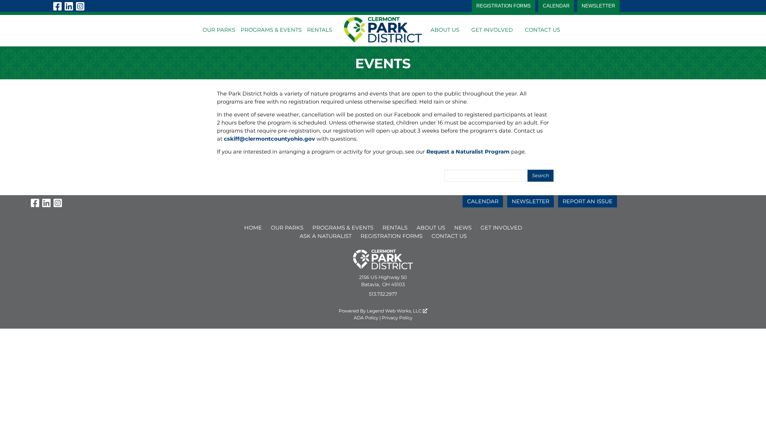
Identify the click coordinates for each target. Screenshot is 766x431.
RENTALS (319, 30)
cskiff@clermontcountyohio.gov (269, 139)
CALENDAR (556, 5)
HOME (253, 227)
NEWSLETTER (598, 5)
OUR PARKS (219, 30)
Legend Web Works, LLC (395, 311)
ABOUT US (445, 30)
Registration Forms (503, 5)
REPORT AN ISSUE (588, 201)
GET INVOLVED (492, 30)
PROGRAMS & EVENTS (271, 30)
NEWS (463, 227)
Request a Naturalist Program (468, 151)
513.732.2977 (383, 294)
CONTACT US (542, 30)
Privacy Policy (397, 318)
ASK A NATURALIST (326, 236)
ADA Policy (366, 318)
